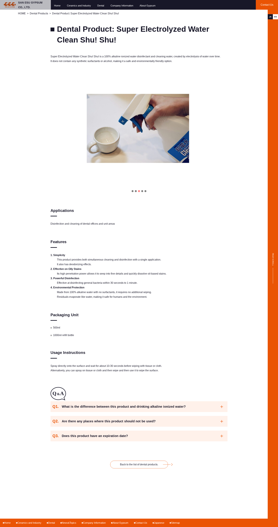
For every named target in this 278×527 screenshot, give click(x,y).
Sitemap (175, 522)
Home (57, 5)
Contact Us (141, 522)
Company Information (122, 5)
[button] (133, 191)
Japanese (159, 522)
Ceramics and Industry (79, 5)
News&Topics (69, 522)
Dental (100, 5)
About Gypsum (148, 5)
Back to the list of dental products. (139, 464)
